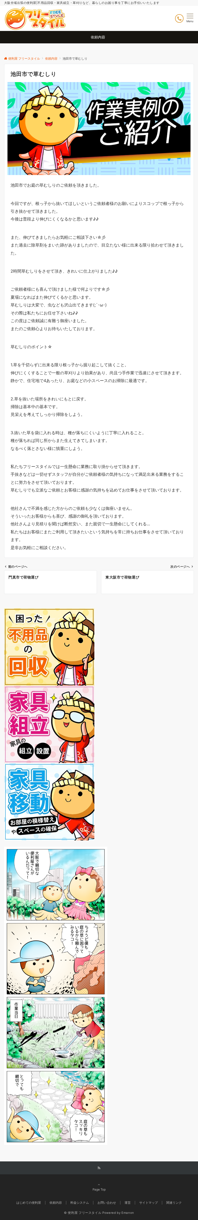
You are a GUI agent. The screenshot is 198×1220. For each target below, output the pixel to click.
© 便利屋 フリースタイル (82, 1213)
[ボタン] (179, 18)
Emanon (127, 1213)
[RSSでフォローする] (99, 1168)
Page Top (99, 1189)
